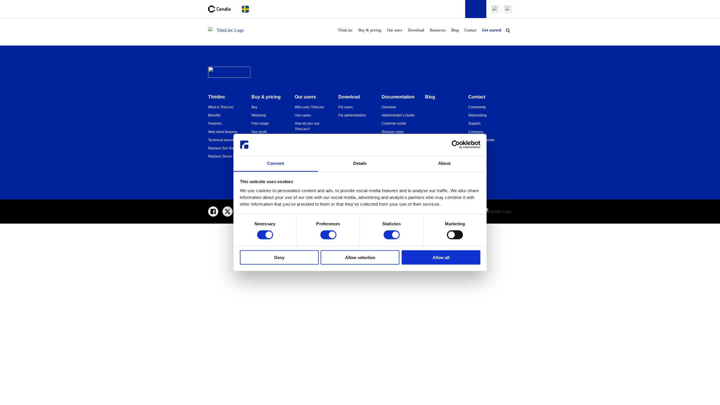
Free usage (260, 123)
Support (474, 123)
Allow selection (360, 257)
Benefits (214, 115)
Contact (470, 30)
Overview (389, 107)
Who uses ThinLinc (309, 107)
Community (477, 107)
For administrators (352, 115)
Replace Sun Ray (221, 148)
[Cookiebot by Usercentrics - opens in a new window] (455, 144)
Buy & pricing (369, 30)
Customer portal (394, 123)
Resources (438, 30)
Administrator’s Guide (398, 115)
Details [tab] (360, 163)
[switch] (328, 234)
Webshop (258, 115)
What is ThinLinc (220, 107)
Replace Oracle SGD (224, 156)
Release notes (393, 132)
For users (345, 107)
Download (416, 30)
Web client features (222, 132)
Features (215, 123)
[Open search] (508, 30)
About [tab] (444, 163)
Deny (279, 257)
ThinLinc (345, 30)
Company (475, 132)
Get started (491, 30)
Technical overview (222, 140)
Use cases (303, 115)
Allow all (441, 257)
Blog (455, 30)
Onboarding (477, 115)
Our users (394, 30)
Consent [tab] (275, 163)
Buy (254, 107)
